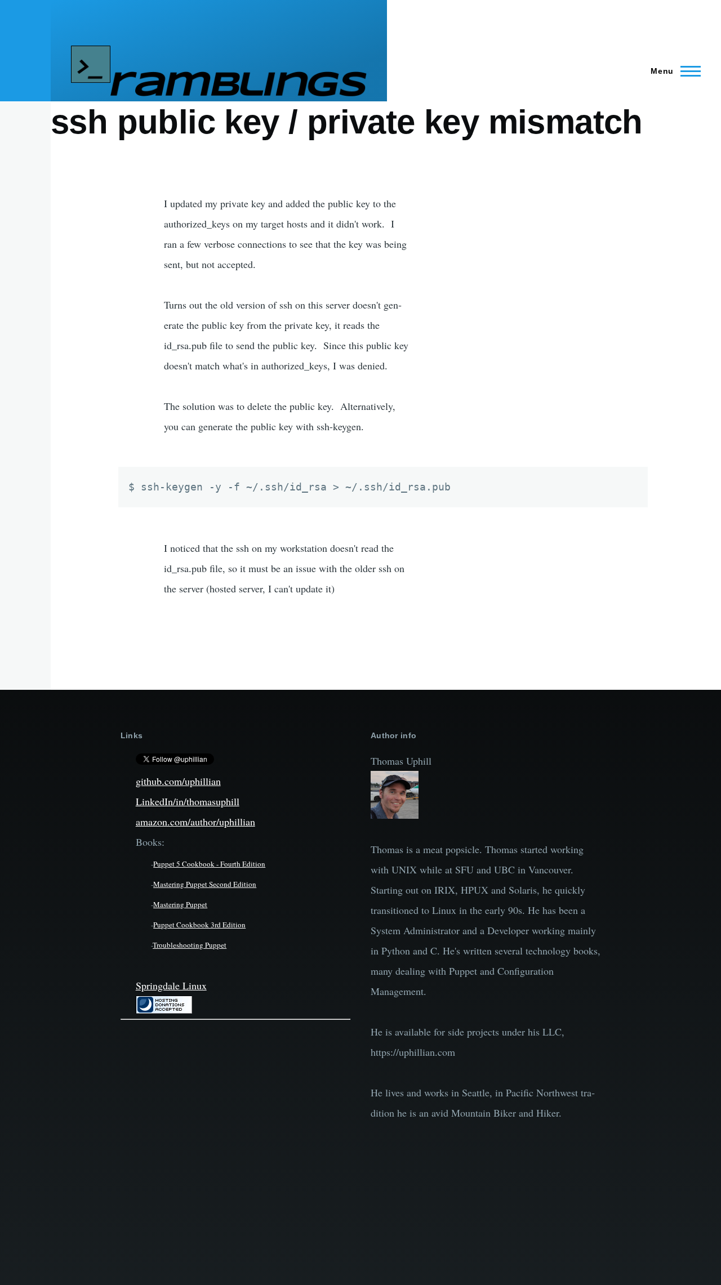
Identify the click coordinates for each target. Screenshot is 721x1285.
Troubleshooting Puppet (189, 945)
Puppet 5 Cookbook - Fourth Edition (209, 864)
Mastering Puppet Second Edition (204, 884)
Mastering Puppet (180, 904)
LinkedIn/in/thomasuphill (187, 801)
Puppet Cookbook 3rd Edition (199, 925)
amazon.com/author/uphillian (195, 821)
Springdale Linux (171, 985)
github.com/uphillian (178, 781)
